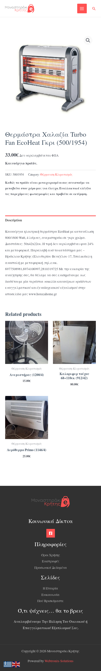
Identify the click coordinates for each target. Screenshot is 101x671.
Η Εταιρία (50, 588)
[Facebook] (50, 533)
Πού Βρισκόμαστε (50, 601)
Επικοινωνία (50, 594)
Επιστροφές (50, 561)
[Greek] (8, 664)
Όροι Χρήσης (50, 555)
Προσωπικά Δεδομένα (50, 567)
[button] (94, 8)
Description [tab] (13, 220)
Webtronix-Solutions (59, 661)
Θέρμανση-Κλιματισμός (56, 174)
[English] (16, 664)
